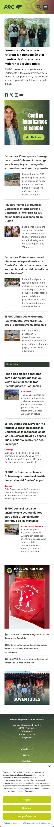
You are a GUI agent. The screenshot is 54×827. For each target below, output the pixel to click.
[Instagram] (16, 95)
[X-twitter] (11, 95)
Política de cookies (12, 823)
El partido (25, 749)
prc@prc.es (27, 737)
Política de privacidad (30, 823)
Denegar (27, 808)
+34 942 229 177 (27, 734)
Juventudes (27, 761)
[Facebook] (6, 95)
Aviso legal (45, 823)
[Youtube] (21, 95)
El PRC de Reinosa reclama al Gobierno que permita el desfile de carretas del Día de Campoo (24, 476)
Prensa (25, 755)
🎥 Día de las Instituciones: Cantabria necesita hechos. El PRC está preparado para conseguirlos (25, 648)
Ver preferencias (27, 816)
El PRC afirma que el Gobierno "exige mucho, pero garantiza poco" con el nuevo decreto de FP (26, 320)
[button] (49, 766)
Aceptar (27, 799)
